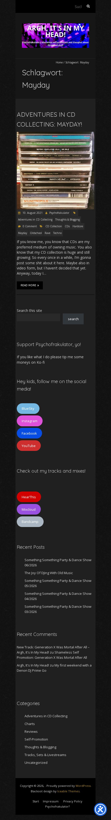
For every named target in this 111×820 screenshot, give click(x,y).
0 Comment (30, 226)
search (73, 319)
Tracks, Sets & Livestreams (45, 754)
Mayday (22, 233)
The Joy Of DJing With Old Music (49, 572)
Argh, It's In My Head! (33, 665)
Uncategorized (36, 762)
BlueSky (28, 408)
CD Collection (53, 226)
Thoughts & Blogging (67, 219)
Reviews (31, 731)
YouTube (29, 445)
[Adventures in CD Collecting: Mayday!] (55, 134)
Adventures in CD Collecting (35, 219)
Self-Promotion (36, 739)
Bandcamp (30, 521)
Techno (57, 233)
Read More (28, 285)
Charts (30, 723)
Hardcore (78, 226)
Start (36, 801)
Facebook (29, 433)
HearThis (29, 497)
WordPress (83, 786)
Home (59, 62)
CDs (67, 226)
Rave (47, 233)
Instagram (29, 421)
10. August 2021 (32, 213)
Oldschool (36, 233)
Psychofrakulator (59, 213)
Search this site (29, 310)
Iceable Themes (68, 791)
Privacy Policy (72, 801)
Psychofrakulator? (57, 806)
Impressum (51, 801)
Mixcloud (29, 509)
